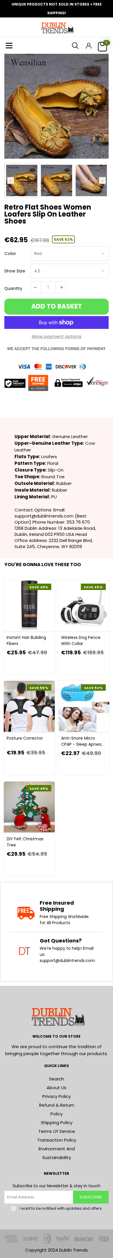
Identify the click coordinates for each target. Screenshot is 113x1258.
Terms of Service (56, 1131)
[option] (56, 106)
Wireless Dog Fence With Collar (81, 640)
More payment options (56, 336)
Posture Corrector (25, 738)
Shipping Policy (56, 1122)
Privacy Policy (56, 1096)
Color (10, 253)
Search (56, 1079)
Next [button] (102, 180)
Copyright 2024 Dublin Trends (56, 1250)
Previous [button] (10, 180)
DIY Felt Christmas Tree (25, 842)
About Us (56, 1088)
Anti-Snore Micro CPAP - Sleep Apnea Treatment (81, 741)
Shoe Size (14, 271)
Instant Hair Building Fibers (26, 640)
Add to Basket (56, 306)
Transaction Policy (56, 1140)
